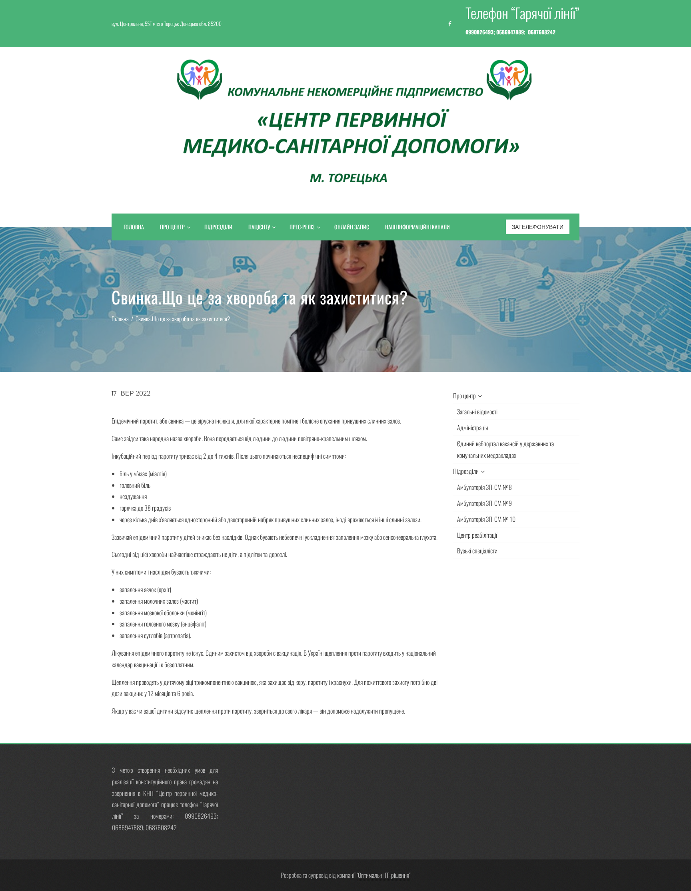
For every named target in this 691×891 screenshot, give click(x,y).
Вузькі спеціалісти (477, 550)
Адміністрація (472, 427)
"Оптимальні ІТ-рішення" (383, 875)
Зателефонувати (537, 227)
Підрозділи (218, 227)
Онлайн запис (351, 227)
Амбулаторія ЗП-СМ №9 (484, 503)
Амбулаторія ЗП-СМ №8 (484, 487)
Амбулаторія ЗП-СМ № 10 (486, 519)
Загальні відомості (477, 411)
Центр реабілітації (477, 535)
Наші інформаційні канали (417, 227)
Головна (134, 227)
